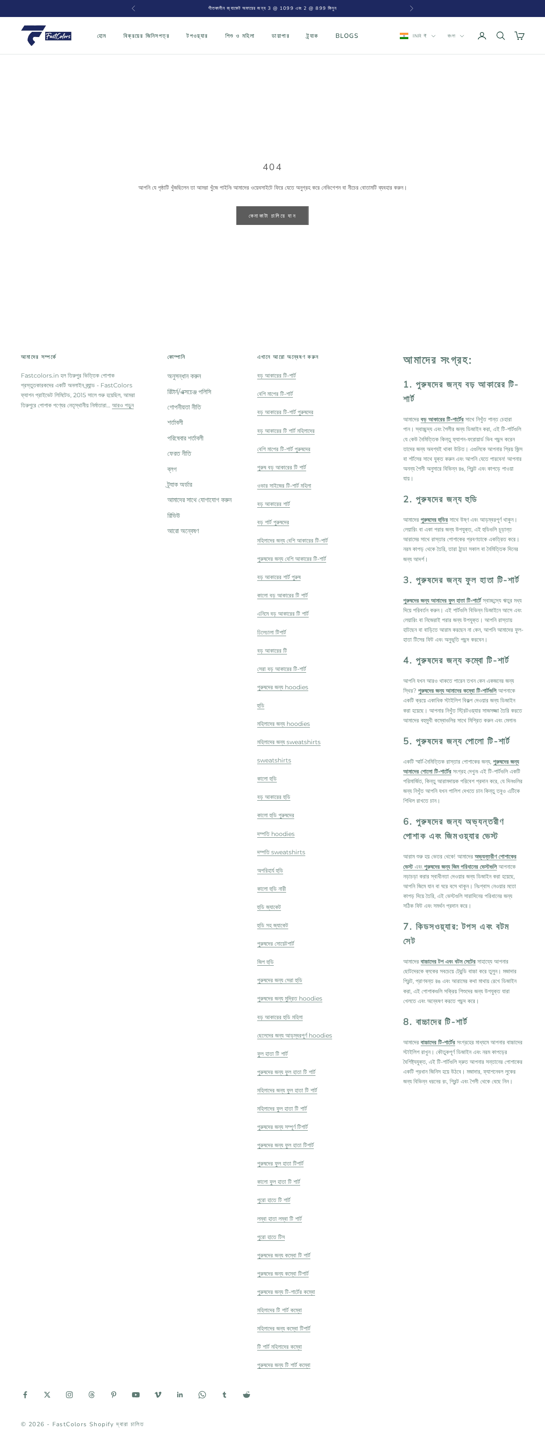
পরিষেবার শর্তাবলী (185, 438)
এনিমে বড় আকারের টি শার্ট (283, 613)
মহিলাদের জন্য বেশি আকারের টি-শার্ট (292, 540)
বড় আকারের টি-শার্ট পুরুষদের (285, 412)
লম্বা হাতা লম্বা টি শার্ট (279, 1219)
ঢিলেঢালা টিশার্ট (271, 632)
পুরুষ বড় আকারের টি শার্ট (281, 467)
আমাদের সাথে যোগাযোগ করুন (199, 500)
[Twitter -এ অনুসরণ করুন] (47, 1394)
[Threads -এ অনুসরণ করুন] (91, 1394)
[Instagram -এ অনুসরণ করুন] (69, 1394)
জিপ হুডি (265, 962)
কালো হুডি (267, 778)
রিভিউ (173, 516)
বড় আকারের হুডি (273, 797)
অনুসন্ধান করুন (184, 376)
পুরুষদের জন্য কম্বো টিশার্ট (283, 1273)
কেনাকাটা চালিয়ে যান (272, 215)
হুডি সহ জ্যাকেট (272, 925)
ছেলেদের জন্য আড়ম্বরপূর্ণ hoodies (294, 1035)
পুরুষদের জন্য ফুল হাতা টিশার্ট (285, 1145)
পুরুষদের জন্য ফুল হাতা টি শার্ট (286, 1072)
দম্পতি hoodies (276, 834)
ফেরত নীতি (179, 453)
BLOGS (347, 35)
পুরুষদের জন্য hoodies (282, 687)
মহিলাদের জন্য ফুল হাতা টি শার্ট (287, 1090)
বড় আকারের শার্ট (273, 504)
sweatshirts (274, 760)
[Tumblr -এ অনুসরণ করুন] (224, 1394)
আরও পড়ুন (123, 405)
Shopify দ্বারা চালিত (116, 1424)
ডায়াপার (281, 35)
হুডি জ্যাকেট (269, 907)
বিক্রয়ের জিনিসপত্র (146, 35)
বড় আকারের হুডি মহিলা (280, 1017)
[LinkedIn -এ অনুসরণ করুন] (180, 1394)
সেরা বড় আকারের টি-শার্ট (281, 669)
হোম (101, 35)
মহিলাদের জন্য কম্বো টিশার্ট (283, 1328)
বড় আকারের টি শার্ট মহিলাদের (286, 431)
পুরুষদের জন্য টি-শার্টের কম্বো (286, 1292)
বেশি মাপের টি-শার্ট (275, 394)
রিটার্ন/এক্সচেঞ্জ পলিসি (189, 392)
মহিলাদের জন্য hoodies (283, 724)
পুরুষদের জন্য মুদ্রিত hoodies (289, 998)
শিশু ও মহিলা (240, 35)
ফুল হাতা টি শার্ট (272, 1054)
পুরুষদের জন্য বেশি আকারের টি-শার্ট (291, 559)
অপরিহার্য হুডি (270, 870)
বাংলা (451, 36)
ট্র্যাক (312, 35)
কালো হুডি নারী (271, 889)
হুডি (260, 705)
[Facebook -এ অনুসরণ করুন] (25, 1394)
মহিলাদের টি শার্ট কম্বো (279, 1310)
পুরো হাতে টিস (271, 1237)
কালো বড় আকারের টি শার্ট (282, 595)
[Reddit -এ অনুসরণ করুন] (246, 1394)
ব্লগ (172, 469)
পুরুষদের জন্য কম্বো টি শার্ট (283, 1255)
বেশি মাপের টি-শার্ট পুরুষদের (283, 449)
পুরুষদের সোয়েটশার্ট (275, 943)
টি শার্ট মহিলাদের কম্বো (279, 1346)
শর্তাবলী (175, 422)
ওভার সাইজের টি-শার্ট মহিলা (284, 485)
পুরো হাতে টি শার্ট (273, 1200)
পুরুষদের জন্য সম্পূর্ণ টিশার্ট (282, 1127)
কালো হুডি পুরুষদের (275, 815)
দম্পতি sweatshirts (281, 852)
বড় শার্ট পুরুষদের (273, 522)
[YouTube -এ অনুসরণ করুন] (136, 1394)
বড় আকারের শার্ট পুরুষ (279, 577)
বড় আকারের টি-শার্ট (276, 375)
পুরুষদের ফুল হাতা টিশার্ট (280, 1163)
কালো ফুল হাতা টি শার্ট (278, 1182)
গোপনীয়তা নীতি (184, 407)
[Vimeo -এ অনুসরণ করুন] (158, 1394)
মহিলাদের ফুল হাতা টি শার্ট (282, 1108)
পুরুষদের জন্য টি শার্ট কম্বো (283, 1365)
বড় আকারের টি (272, 650)
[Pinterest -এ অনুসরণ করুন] (113, 1394)
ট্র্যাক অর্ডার (179, 484)
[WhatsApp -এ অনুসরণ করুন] (202, 1394)
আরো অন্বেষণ (183, 531)
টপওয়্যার (197, 35)
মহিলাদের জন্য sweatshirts (289, 742)
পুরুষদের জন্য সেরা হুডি (279, 980)
